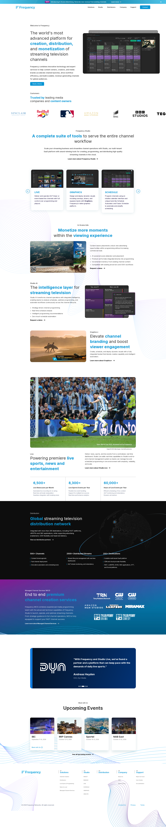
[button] (91, 7)
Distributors (111, 7)
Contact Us (122, 805)
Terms (142, 805)
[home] (25, 7)
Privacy (133, 805)
